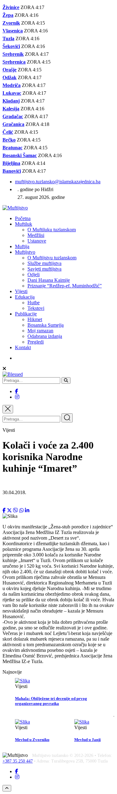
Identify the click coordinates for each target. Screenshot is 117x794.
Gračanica (13, 124)
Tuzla (8, 38)
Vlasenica (12, 30)
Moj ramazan (40, 330)
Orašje (9, 69)
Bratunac (12, 147)
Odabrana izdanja (44, 336)
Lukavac (11, 93)
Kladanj (11, 100)
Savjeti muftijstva (44, 269)
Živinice (10, 7)
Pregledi (35, 341)
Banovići (11, 171)
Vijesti (21, 291)
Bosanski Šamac (19, 155)
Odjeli (33, 274)
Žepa (7, 15)
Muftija (22, 246)
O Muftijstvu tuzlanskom (51, 257)
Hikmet (34, 319)
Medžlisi (35, 235)
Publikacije (26, 313)
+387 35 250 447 (17, 761)
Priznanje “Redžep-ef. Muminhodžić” (64, 285)
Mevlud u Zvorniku (32, 739)
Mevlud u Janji (87, 739)
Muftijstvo (25, 252)
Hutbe (33, 302)
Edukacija (25, 297)
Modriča (11, 85)
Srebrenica (14, 62)
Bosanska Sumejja (45, 325)
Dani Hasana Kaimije (48, 280)
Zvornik (11, 23)
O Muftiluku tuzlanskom (51, 229)
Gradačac (12, 116)
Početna (23, 218)
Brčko (9, 139)
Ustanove (36, 240)
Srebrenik (13, 54)
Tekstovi (35, 308)
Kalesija (10, 108)
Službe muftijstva (44, 263)
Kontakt (23, 347)
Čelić (7, 132)
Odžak (9, 77)
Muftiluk (23, 224)
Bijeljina (11, 163)
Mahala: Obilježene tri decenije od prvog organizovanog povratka (51, 701)
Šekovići (11, 46)
